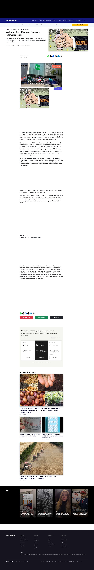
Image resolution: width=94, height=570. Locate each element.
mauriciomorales (25, 56)
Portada (28, 45)
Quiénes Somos (23, 538)
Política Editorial (23, 540)
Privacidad (22, 546)
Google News (27, 317)
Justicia (36, 24)
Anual (59, 337)
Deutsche (58, 20)
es (84, 561)
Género (42, 24)
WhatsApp (42, 317)
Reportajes (64, 546)
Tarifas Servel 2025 (68, 561)
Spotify (35, 547)
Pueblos (31, 24)
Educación (66, 554)
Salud (47, 554)
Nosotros (43, 561)
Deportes (84, 554)
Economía (24, 24)
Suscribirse (41, 357)
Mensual (53, 337)
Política (8, 24)
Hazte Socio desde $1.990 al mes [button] (80, 24)
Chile (36, 20)
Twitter (35, 542)
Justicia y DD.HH (18, 45)
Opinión (65, 20)
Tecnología (78, 554)
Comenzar (28, 357)
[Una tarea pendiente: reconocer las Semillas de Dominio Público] (30, 425)
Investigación (78, 20)
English (53, 20)
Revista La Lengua (66, 547)
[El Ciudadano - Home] (11, 20)
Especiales (55, 554)
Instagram (36, 540)
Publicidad (22, 542)
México (40, 20)
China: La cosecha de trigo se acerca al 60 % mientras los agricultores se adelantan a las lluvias (38, 477)
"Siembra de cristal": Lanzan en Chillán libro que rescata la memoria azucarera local (52, 435)
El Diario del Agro (36, 237)
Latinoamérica (47, 20)
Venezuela (50, 542)
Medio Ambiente (16, 24)
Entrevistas (71, 20)
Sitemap (74, 561)
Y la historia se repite (26, 132)
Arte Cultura (55, 24)
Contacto (22, 544)
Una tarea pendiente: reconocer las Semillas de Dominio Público (30, 435)
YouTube (57, 317)
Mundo (32, 20)
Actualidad (64, 540)
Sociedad (48, 24)
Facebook (36, 538)
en (86, 561)
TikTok (35, 546)
